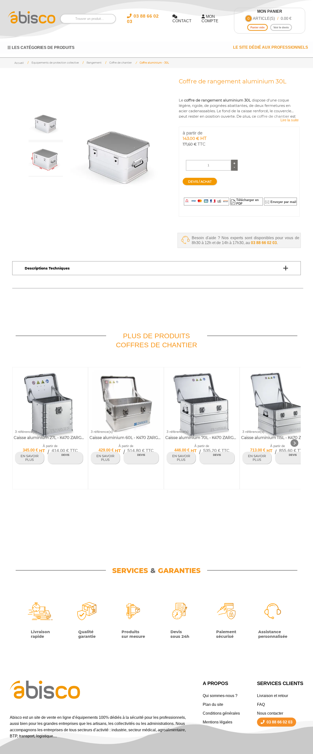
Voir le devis (281, 27)
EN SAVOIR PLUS (29, 457)
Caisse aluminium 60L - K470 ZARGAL (125, 437)
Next (294, 443)
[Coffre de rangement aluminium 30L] (119, 155)
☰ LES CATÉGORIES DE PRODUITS (41, 47)
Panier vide (257, 27)
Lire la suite (289, 120)
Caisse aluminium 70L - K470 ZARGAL (201, 437)
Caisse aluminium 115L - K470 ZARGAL (277, 437)
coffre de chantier (273, 116)
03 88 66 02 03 (264, 243)
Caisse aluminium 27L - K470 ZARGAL (49, 437)
